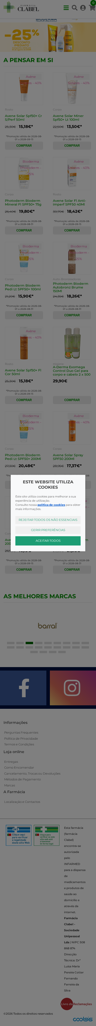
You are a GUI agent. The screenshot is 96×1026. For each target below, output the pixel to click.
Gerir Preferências (48, 530)
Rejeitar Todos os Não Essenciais (48, 520)
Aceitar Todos (48, 540)
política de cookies (51, 505)
